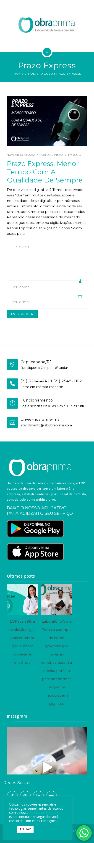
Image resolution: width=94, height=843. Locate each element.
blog (77, 155)
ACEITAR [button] (25, 829)
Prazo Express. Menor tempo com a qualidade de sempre (45, 172)
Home (19, 73)
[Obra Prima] (47, 25)
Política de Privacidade (46, 812)
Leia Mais (21, 247)
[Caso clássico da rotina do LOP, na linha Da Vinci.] (47, 767)
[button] (12, 829)
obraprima (55, 155)
